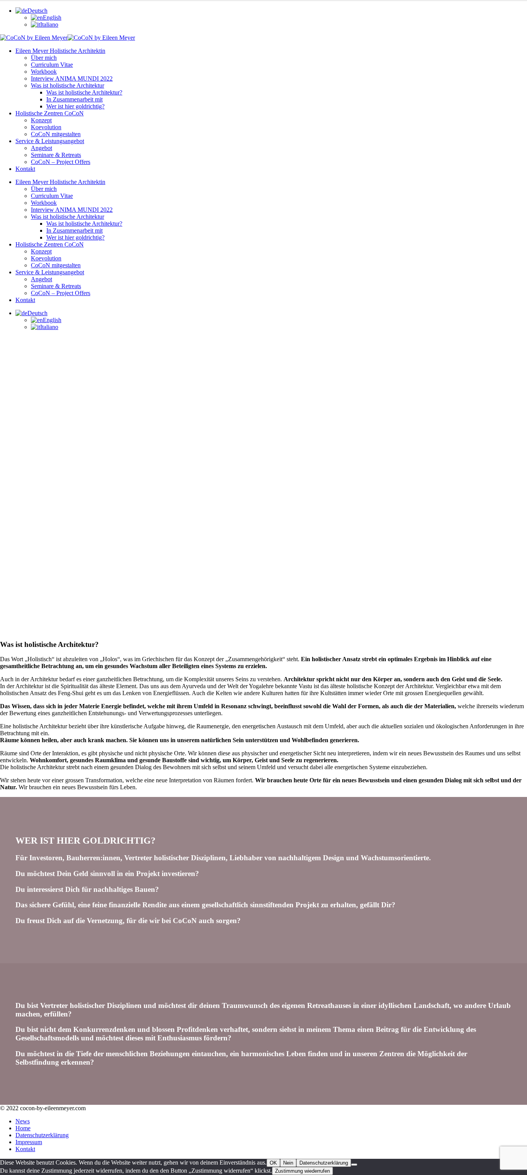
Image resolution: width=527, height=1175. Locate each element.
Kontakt (25, 168)
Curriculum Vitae (52, 64)
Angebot (41, 148)
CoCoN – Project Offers (60, 162)
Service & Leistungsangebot (49, 141)
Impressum (28, 1142)
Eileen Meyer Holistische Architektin (60, 50)
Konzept (41, 120)
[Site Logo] (67, 37)
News (22, 1121)
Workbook (44, 71)
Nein (288, 1163)
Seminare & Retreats (56, 155)
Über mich (44, 57)
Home (22, 1128)
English (52, 17)
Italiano (49, 24)
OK (273, 1163)
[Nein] (354, 1164)
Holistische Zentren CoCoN (49, 113)
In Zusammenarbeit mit (74, 99)
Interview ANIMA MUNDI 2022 (72, 78)
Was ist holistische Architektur (67, 85)
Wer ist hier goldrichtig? (75, 106)
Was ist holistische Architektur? (84, 92)
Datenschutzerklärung (42, 1135)
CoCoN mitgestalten (56, 134)
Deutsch (37, 10)
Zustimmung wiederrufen (302, 1171)
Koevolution (46, 127)
